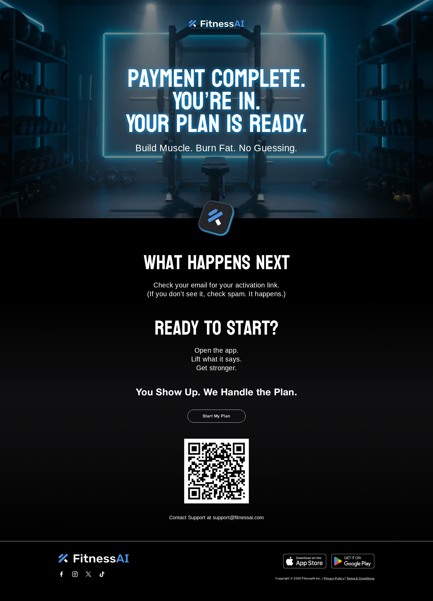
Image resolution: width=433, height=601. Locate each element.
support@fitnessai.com (238, 517)
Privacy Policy (334, 578)
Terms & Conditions (360, 578)
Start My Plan (216, 416)
